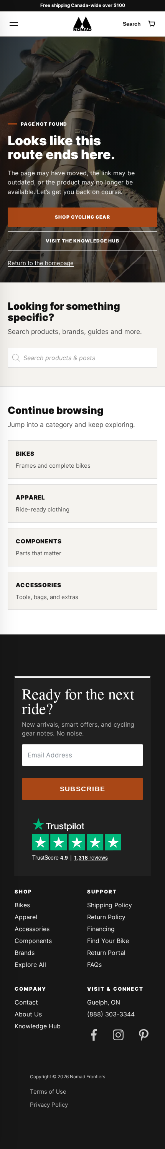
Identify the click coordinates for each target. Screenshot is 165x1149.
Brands (25, 952)
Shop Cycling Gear (82, 217)
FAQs (94, 964)
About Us (28, 1014)
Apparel (26, 917)
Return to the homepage (41, 263)
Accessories (32, 929)
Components (33, 941)
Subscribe (83, 789)
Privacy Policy (49, 1104)
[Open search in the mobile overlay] (82, 358)
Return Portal (106, 952)
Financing (101, 929)
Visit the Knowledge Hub (82, 241)
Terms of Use (48, 1091)
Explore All (30, 964)
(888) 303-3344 (111, 1014)
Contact (26, 1002)
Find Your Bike (108, 941)
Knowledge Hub (38, 1026)
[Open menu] (13, 24)
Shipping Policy (109, 905)
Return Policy (106, 917)
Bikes (22, 905)
